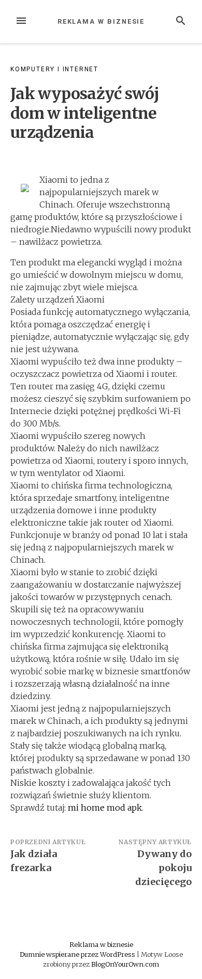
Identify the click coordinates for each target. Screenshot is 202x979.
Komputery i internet (54, 69)
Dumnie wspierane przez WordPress (78, 954)
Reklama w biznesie (101, 21)
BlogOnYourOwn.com (125, 964)
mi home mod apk (105, 807)
